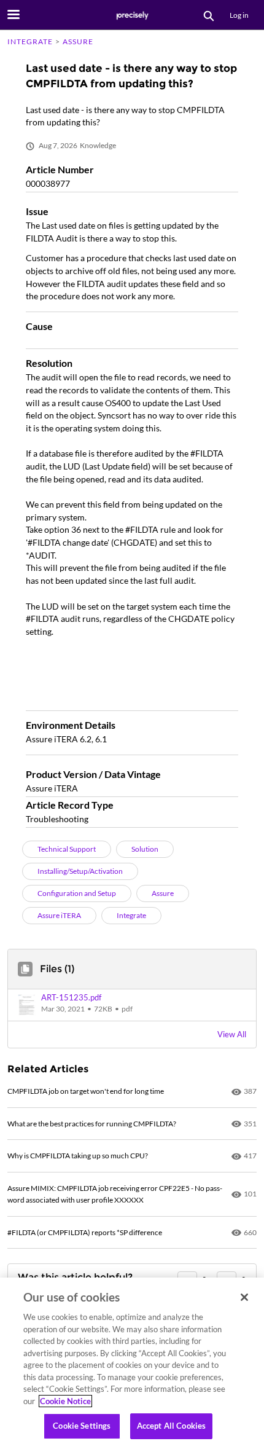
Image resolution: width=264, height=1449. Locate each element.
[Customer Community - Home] (132, 15)
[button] (132, 1005)
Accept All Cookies (171, 1426)
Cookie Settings (82, 1426)
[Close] (244, 1297)
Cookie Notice (65, 1401)
